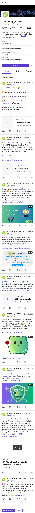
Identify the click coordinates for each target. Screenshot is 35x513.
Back (5, 2)
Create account (8, 510)
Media (17, 71)
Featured (29, 71)
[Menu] (31, 65)
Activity (6, 71)
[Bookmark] (25, 131)
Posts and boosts (7, 77)
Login (19, 510)
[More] (32, 131)
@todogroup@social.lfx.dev (9, 24)
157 (3, 29)
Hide (30, 206)
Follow (15, 65)
